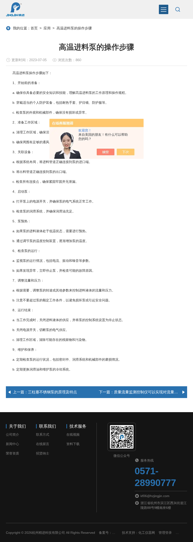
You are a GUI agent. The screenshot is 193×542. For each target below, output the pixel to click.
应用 (47, 28)
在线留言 (42, 444)
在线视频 (73, 434)
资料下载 (73, 444)
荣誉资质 (12, 453)
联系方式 (42, 434)
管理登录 (165, 532)
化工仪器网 (146, 532)
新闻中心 (12, 444)
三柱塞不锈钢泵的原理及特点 (52, 392)
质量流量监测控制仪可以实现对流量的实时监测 (153, 392)
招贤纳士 (42, 453)
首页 (34, 28)
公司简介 (12, 434)
